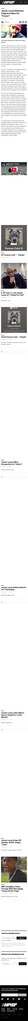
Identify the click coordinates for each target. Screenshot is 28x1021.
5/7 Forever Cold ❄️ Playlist (12, 255)
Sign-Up (22, 938)
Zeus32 (7, 22)
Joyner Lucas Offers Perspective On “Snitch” (11, 463)
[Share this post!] (20, 22)
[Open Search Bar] (21, 2)
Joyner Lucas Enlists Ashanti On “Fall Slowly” (13, 588)
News (8, 1009)
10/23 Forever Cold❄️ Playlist (13, 337)
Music (2, 253)
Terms (14, 1014)
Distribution (11, 1011)
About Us (3, 1014)
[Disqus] (14, 201)
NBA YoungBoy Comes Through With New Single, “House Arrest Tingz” (12, 889)
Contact (19, 1014)
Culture (14, 1009)
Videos (3, 8)
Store (3, 1011)
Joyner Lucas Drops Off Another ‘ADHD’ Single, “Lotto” (11, 842)
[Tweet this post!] (23, 22)
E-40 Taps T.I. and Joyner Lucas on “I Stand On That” (12, 294)
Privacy (9, 1014)
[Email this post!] (26, 22)
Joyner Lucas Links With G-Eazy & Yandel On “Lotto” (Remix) (13, 715)
